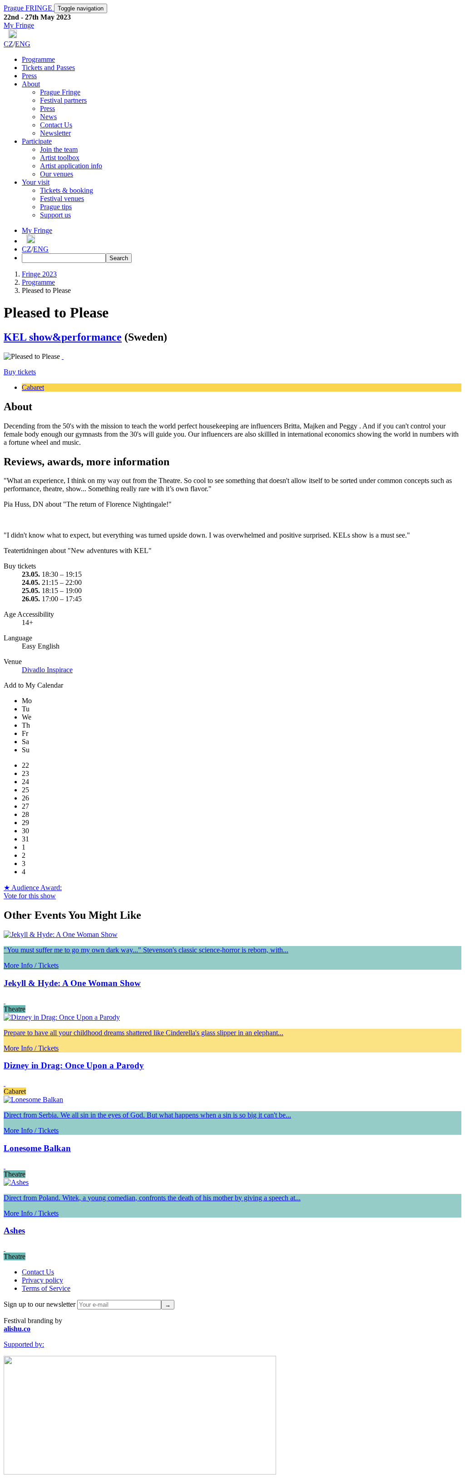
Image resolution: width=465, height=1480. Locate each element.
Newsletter (55, 133)
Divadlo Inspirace (47, 670)
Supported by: (24, 1344)
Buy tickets (20, 372)
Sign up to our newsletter (39, 1304)
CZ (8, 44)
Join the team (59, 149)
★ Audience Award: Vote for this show (33, 892)
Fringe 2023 (39, 274)
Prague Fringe (60, 92)
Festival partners (63, 100)
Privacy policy (42, 1280)
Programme (38, 59)
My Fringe (19, 25)
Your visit (35, 182)
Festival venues (62, 198)
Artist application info (71, 166)
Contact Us (56, 125)
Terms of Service (46, 1288)
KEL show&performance (63, 337)
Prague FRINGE (29, 8)
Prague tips (56, 207)
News (48, 117)
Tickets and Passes (48, 67)
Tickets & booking (66, 190)
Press (29, 76)
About (31, 84)
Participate (37, 141)
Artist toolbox (59, 157)
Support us (55, 215)
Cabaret (33, 387)
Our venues (56, 174)
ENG (22, 44)
